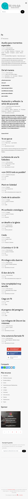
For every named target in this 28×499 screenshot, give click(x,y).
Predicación (4, 111)
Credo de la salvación (10, 197)
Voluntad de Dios (16, 111)
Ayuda (2, 52)
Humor (7, 301)
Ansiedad (7, 52)
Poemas (8, 187)
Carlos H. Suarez (9, 327)
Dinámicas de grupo (10, 174)
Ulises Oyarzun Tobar (10, 163)
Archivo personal (8, 229)
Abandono (12, 51)
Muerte (21, 52)
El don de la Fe (7, 272)
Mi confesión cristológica (12, 210)
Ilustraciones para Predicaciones (13, 106)
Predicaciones (9, 225)
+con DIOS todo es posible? (13, 172)
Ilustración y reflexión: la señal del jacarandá (12, 102)
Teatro (7, 312)
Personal (7, 217)
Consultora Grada (11, 489)
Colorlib (21, 495)
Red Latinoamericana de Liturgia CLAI (13, 192)
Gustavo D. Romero (9, 201)
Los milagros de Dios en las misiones (13, 321)
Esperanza (16, 109)
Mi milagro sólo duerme (11, 260)
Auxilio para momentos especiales (11, 44)
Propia (6, 255)
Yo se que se (6, 138)
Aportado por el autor (9, 77)
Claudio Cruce (8, 239)
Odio (22, 51)
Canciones (8, 141)
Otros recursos (9, 47)
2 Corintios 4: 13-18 (9, 247)
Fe (5, 51)
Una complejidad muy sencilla (11, 284)
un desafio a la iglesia (10, 222)
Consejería (12, 52)
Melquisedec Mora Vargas (11, 290)
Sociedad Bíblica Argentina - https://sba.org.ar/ (15, 55)
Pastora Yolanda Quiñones (11, 264)
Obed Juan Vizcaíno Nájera (11, 74)
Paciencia (7, 109)
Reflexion (20, 76)
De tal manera (7, 70)
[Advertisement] (14, 23)
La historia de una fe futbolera (10, 158)
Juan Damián (14, 142)
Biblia (8, 51)
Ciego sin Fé (6, 298)
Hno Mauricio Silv (9, 188)
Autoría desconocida (9, 49)
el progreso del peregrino (12, 309)
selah (6, 204)
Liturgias (8, 199)
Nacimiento (7, 76)
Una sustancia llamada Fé (12, 336)
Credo (4, 235)
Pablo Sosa (7, 142)
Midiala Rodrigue (9, 226)
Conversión (15, 76)
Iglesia (11, 109)
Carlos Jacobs (8, 107)
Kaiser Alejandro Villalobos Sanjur (12, 340)
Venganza (3, 54)
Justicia (17, 52)
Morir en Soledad (9, 184)
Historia (8, 165)
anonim (6, 176)
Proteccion (17, 51)
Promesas (23, 109)
